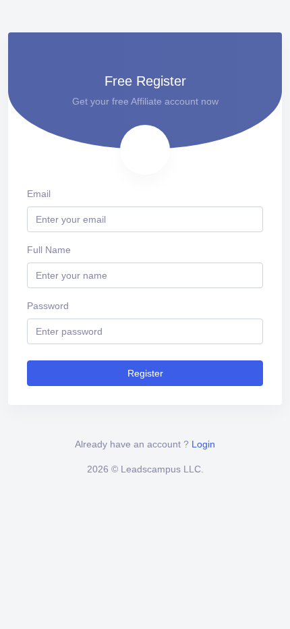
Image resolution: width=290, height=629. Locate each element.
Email (39, 193)
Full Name (49, 249)
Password (48, 305)
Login (203, 444)
